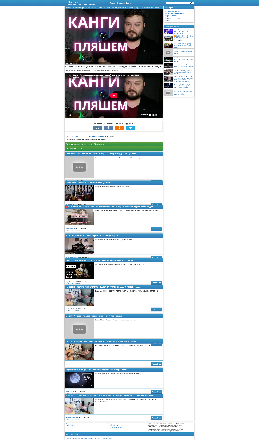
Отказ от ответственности (104, 438)
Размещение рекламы (114, 425)
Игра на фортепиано (173, 18)
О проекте (121, 3)
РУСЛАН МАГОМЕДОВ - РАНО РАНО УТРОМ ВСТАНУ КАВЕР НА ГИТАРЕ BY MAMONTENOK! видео (109, 395)
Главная (113, 3)
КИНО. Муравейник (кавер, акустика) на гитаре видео (92, 235)
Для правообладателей (115, 427)
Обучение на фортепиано (174, 13)
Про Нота (73, 2)
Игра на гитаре (171, 16)
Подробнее (156, 229)
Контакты (130, 3)
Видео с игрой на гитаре (73, 230)
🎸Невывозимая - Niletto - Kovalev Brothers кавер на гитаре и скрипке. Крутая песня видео (109, 206)
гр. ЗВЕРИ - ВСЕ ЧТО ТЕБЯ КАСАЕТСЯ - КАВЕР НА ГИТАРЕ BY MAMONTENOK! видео (103, 287)
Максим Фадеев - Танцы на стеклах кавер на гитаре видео (94, 316)
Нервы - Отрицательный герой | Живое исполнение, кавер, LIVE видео (100, 260)
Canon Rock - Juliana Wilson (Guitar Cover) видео (88, 182)
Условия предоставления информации (79, 438)
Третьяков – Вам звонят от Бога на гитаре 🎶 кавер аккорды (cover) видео (101, 153)
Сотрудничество (112, 424)
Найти (191, 3)
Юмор (167, 20)
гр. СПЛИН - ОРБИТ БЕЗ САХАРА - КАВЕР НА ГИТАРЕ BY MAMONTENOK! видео (101, 341)
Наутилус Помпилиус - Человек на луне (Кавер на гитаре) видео (96, 369)
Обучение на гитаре (172, 11)
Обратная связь (71, 425)
